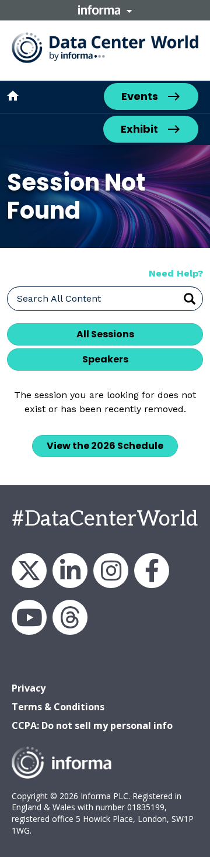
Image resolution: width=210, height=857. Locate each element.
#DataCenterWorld (105, 519)
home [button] (13, 96)
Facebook (151, 570)
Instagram (110, 570)
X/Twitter (29, 570)
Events (139, 96)
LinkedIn (70, 570)
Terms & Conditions (58, 706)
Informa (105, 10)
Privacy (29, 688)
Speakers (105, 359)
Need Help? (176, 273)
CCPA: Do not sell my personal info (92, 725)
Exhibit (139, 129)
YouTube (29, 617)
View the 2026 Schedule (105, 445)
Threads (70, 617)
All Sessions (105, 334)
